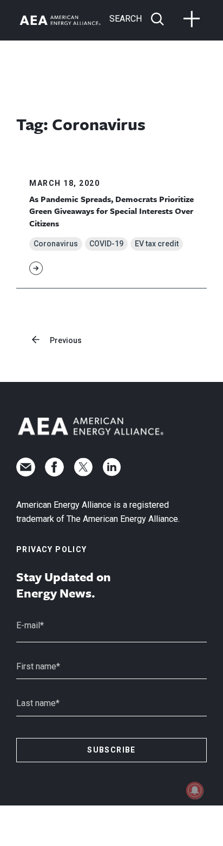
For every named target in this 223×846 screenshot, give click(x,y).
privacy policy (51, 549)
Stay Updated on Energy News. (63, 585)
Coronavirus (56, 243)
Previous (66, 340)
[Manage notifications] (195, 790)
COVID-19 (106, 243)
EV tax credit (157, 243)
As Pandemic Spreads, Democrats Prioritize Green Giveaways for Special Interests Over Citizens (111, 211)
